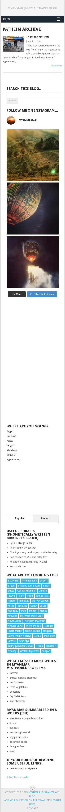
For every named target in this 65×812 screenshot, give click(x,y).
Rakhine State (32, 630)
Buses (11, 590)
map (23, 610)
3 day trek (13, 580)
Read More (56, 65)
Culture (43, 590)
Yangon (10, 445)
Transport (51, 646)
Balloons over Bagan (29, 585)
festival (11, 595)
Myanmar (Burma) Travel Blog (32, 8)
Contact (32, 808)
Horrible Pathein (37, 37)
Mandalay (12, 450)
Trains (39, 646)
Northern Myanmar (35, 620)
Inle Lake (11, 436)
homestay (24, 600)
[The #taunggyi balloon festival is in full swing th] (33, 262)
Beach (46, 585)
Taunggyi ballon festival (20, 646)
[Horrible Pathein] (13, 44)
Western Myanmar (29, 651)
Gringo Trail (42, 595)
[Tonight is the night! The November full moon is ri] (33, 209)
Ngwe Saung (13, 459)
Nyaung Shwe (15, 625)
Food (30, 595)
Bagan (10, 431)
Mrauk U (11, 454)
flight (21, 595)
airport (43, 580)
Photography (15, 630)
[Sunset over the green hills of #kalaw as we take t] (33, 155)
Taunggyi (24, 641)
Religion (47, 630)
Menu (6, 19)
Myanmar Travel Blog (31, 615)
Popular (19, 518)
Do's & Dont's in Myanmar (24, 768)
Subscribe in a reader (18, 777)
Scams (37, 636)
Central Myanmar (26, 590)
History (11, 600)
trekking (12, 651)
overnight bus (33, 625)
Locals (43, 605)
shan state (49, 636)
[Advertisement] (33, 325)
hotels (11, 605)
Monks (43, 610)
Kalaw (10, 440)
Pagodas (48, 625)
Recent (45, 518)
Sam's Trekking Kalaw (19, 636)
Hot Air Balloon (40, 600)
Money (32, 610)
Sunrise (12, 641)
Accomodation (29, 580)
